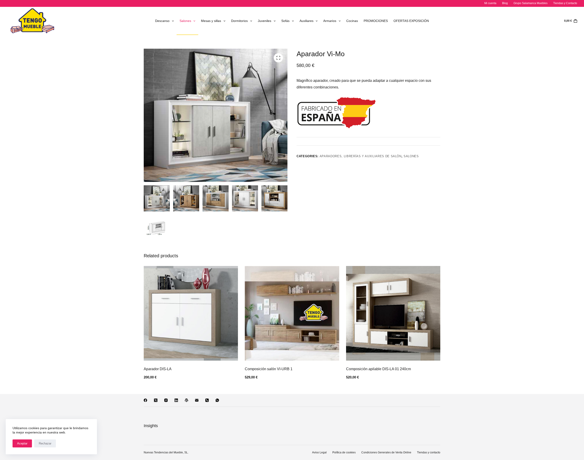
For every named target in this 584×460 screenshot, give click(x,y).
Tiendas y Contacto (565, 3)
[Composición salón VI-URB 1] (292, 313)
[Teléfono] (207, 400)
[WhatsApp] (217, 400)
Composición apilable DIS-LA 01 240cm (378, 369)
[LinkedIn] (176, 400)
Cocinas (352, 21)
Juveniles (264, 21)
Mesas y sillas (211, 21)
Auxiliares (306, 21)
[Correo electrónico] (196, 400)
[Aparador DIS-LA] (191, 313)
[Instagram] (166, 400)
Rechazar (45, 443)
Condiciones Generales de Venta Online (386, 452)
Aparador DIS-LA (158, 369)
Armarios (329, 21)
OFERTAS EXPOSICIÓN (411, 21)
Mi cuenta (490, 3)
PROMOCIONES (376, 21)
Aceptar (22, 443)
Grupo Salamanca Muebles (531, 3)
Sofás (285, 21)
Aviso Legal (319, 452)
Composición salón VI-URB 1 (268, 369)
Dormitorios (239, 21)
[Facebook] (145, 400)
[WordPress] (186, 400)
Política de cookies (344, 452)
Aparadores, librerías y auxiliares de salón (361, 156)
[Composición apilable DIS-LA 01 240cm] (393, 313)
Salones (185, 21)
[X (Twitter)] (155, 400)
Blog (505, 3)
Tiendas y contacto (428, 452)
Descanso (162, 21)
